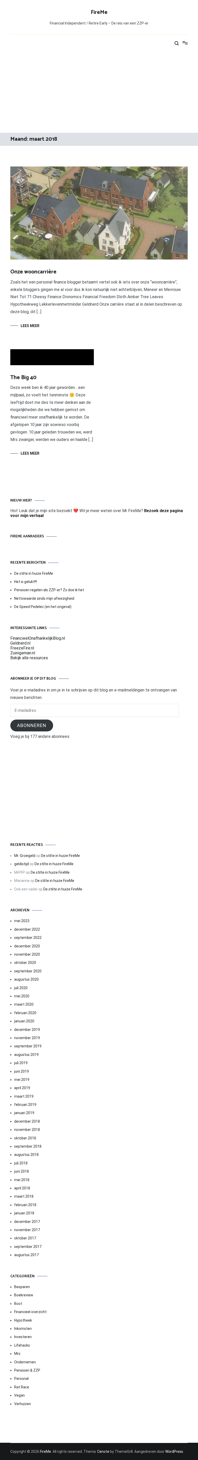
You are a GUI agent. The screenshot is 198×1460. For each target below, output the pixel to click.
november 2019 (27, 1038)
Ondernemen (25, 1362)
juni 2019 (21, 1071)
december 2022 (27, 929)
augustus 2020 (26, 979)
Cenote (103, 1451)
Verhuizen (22, 1404)
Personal (21, 1378)
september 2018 (28, 1146)
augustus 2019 (26, 1055)
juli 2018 (21, 1163)
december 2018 (27, 1121)
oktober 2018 (25, 1138)
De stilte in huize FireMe (33, 573)
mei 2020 (21, 996)
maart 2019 (24, 1096)
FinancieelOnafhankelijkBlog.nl (37, 638)
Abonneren (31, 725)
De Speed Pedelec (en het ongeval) (42, 607)
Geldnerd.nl (20, 643)
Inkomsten (23, 1328)
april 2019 (22, 1088)
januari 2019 (24, 1113)
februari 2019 (25, 1105)
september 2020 (28, 971)
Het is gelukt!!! (25, 582)
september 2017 (28, 1247)
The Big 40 (23, 377)
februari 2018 (25, 1205)
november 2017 (27, 1230)
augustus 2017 (26, 1255)
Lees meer (30, 326)
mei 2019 (21, 1080)
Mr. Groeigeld (24, 856)
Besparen (22, 1287)
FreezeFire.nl (22, 648)
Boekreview (23, 1295)
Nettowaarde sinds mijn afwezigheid (44, 598)
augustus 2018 (26, 1155)
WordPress (174, 1451)
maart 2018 (24, 1196)
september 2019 (28, 1046)
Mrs (17, 1353)
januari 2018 (24, 1213)
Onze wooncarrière (33, 272)
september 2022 (28, 938)
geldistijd (21, 864)
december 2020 (27, 946)
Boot (18, 1304)
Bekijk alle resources (29, 657)
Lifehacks (22, 1345)
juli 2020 (21, 988)
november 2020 (27, 954)
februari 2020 (25, 1013)
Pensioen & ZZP (27, 1370)
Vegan (19, 1395)
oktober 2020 (25, 963)
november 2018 (27, 1130)
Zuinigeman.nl (22, 652)
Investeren (23, 1337)
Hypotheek (23, 1320)
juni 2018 (21, 1171)
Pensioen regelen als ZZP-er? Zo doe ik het (49, 590)
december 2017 (27, 1222)
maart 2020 (24, 1004)
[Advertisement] (99, 91)
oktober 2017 (25, 1238)
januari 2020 (24, 1021)
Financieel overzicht (30, 1312)
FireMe (99, 12)
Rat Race (21, 1387)
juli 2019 (21, 1063)
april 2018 (22, 1188)
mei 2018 (21, 1180)
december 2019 (27, 1030)
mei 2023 (21, 921)
